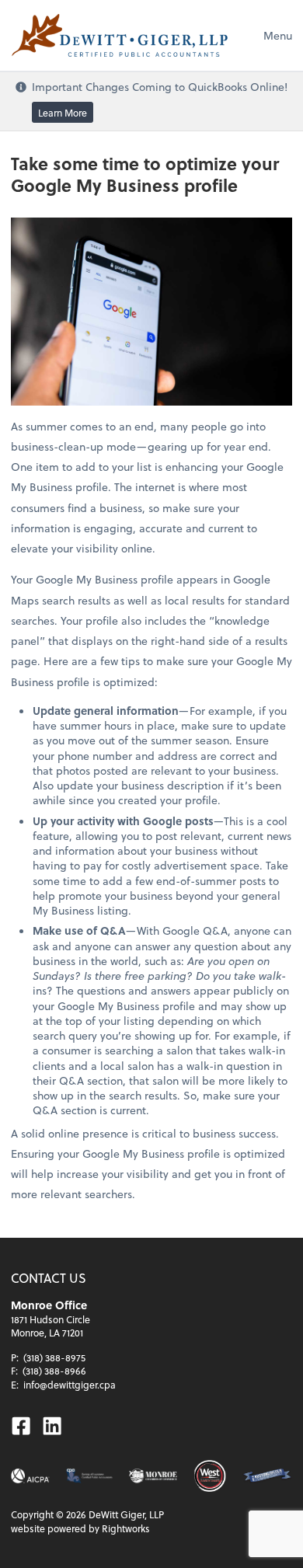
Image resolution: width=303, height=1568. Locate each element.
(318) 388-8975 (54, 1357)
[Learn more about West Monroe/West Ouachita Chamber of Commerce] (209, 1476)
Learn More (62, 112)
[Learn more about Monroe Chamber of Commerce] (153, 1476)
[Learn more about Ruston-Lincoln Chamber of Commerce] (267, 1476)
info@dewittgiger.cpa (69, 1385)
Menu (277, 35)
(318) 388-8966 (54, 1371)
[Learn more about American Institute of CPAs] (30, 1476)
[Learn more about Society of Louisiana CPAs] (89, 1476)
